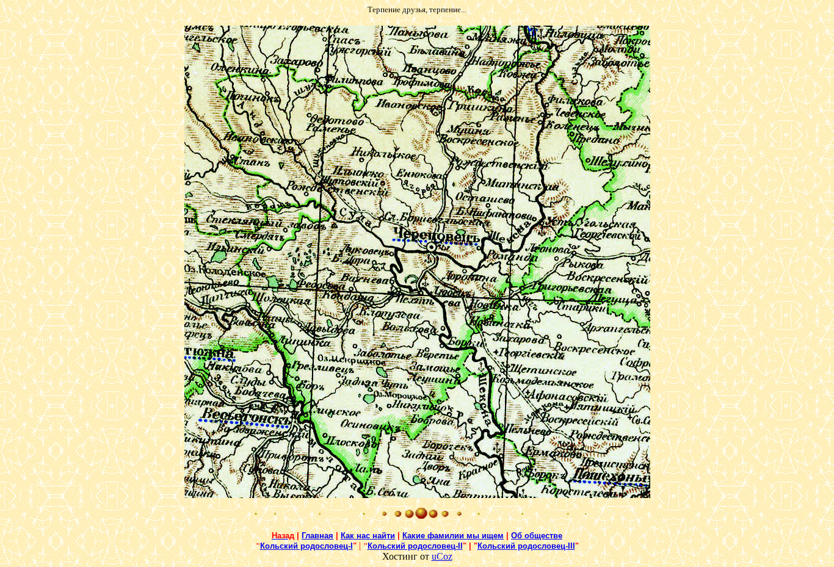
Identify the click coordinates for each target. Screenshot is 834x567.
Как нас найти (368, 535)
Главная (317, 535)
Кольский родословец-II (415, 546)
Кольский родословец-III (526, 546)
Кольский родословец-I (306, 546)
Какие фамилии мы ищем (453, 535)
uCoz (442, 556)
